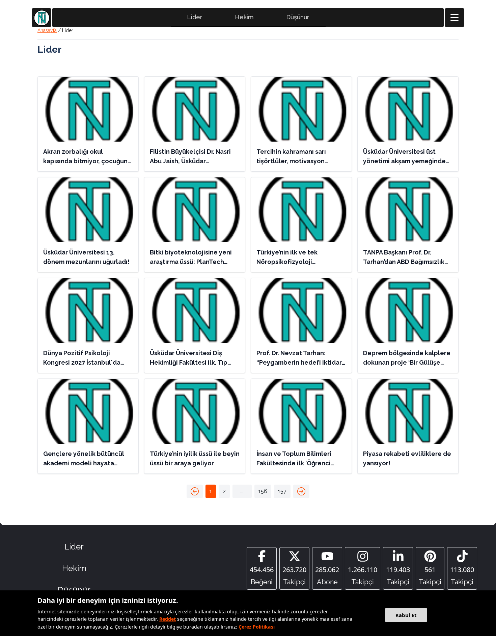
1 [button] (211, 491)
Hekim (244, 17)
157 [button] (282, 491)
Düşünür (297, 17)
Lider (194, 17)
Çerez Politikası (257, 626)
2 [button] (224, 491)
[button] (195, 491)
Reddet (167, 619)
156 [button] (262, 491)
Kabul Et (406, 615)
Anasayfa (47, 30)
